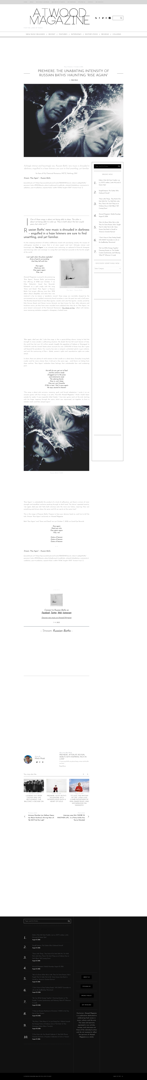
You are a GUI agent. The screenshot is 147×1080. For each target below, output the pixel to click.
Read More (62, 766)
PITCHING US (87, 986)
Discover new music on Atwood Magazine (56, 617)
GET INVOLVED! (86, 1004)
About (32, 2)
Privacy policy (86, 995)
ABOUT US (86, 977)
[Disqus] (56, 847)
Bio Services (99, 2)
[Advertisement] (73, 51)
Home (25, 2)
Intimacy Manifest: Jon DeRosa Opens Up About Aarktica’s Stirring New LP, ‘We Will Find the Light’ (41, 816)
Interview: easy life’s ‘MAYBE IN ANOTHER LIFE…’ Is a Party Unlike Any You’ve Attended (71, 816)
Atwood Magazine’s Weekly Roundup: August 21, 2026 (48, 966)
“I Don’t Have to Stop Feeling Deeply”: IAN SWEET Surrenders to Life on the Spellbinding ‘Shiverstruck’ (110, 240)
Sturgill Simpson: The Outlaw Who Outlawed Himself (47, 945)
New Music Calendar (42, 2)
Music (65, 67)
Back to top (117, 1076)
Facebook (46, 613)
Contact (90, 2)
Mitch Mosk (74, 80)
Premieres (70, 67)
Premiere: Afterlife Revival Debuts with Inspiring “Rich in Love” (73, 757)
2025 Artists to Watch (58, 2)
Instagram (67, 613)
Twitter (54, 613)
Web (60, 613)
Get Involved (72, 2)
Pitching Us (81, 2)
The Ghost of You (68, 308)
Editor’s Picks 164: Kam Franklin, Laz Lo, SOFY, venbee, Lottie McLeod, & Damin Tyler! (110, 183)
